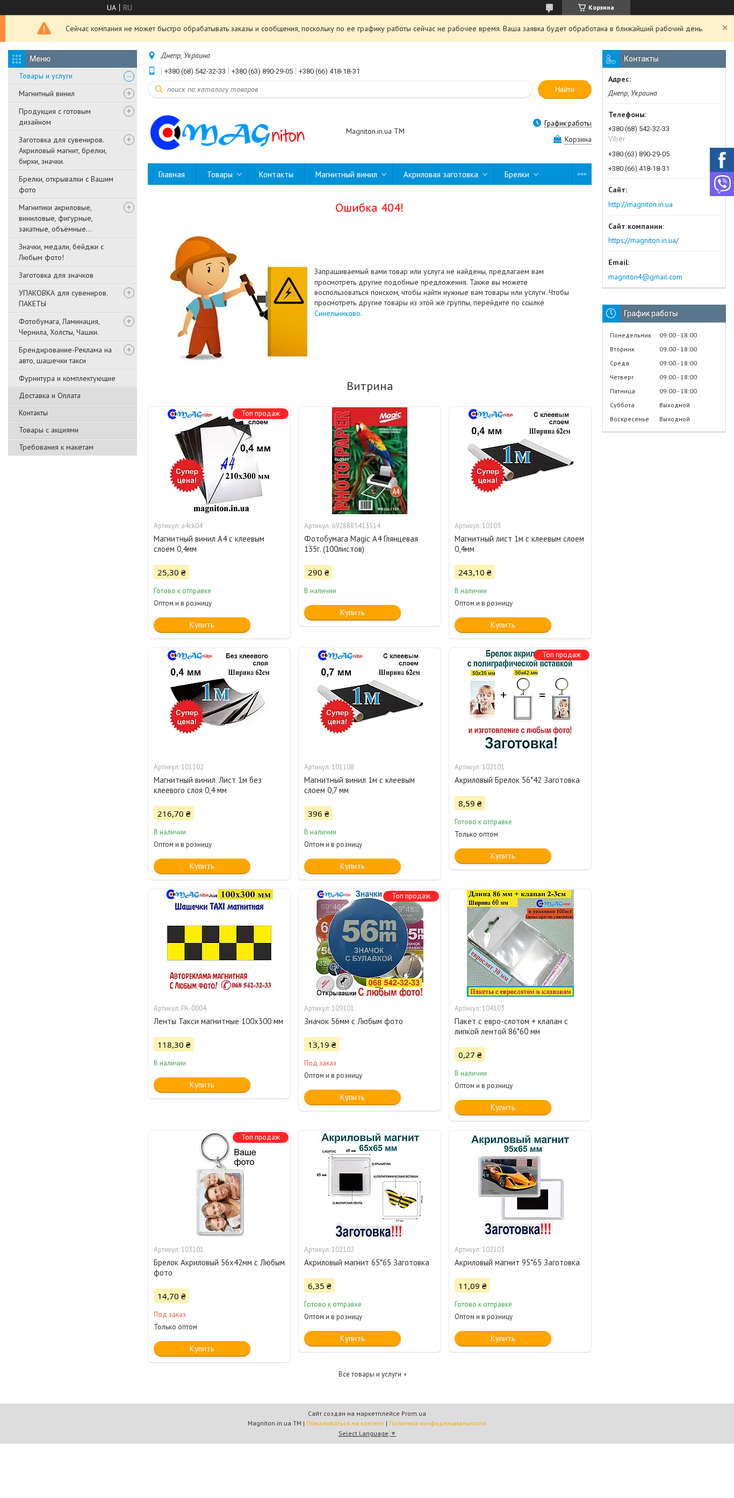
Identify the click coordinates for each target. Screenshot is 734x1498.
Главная (172, 174)
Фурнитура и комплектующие (67, 378)
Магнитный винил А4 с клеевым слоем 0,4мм (209, 544)
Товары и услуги (46, 76)
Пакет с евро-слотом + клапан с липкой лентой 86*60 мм (511, 1026)
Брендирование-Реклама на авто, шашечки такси (65, 355)
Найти (564, 89)
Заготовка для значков (56, 275)
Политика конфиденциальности (437, 1423)
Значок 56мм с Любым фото (353, 1021)
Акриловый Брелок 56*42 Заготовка (517, 780)
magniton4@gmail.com (645, 277)
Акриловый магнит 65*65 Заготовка (366, 1262)
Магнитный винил (47, 93)
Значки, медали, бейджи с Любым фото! (61, 252)
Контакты (33, 412)
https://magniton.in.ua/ (643, 240)
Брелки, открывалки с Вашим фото (66, 184)
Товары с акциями (48, 430)
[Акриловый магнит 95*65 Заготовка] (520, 1184)
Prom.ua (413, 1413)
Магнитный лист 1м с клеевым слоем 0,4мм (519, 544)
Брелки (517, 174)
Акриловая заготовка (441, 174)
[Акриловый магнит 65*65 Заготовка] (370, 1184)
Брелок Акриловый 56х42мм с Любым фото (219, 1267)
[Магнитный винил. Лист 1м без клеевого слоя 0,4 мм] (219, 701)
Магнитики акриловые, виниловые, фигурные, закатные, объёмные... (55, 218)
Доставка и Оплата (50, 395)
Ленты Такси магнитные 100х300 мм (218, 1021)
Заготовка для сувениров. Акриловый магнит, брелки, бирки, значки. (62, 150)
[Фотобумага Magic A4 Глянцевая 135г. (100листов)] (370, 460)
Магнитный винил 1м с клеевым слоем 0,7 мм (359, 785)
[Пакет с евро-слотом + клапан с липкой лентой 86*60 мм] (520, 943)
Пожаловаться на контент (345, 1423)
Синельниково (337, 313)
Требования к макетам (56, 447)
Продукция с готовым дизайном (55, 116)
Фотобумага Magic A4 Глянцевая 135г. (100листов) (361, 544)
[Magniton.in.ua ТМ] (242, 132)
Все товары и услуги (370, 1374)
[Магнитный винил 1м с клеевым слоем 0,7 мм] (370, 701)
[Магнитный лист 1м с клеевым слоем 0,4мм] (520, 460)
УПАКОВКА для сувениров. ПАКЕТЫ (63, 298)
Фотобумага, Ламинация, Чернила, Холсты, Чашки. (59, 326)
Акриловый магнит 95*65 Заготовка (517, 1262)
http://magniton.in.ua (640, 204)
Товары (220, 174)
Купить (202, 625)
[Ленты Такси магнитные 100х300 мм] (219, 943)
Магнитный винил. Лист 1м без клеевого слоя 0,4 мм (208, 785)
